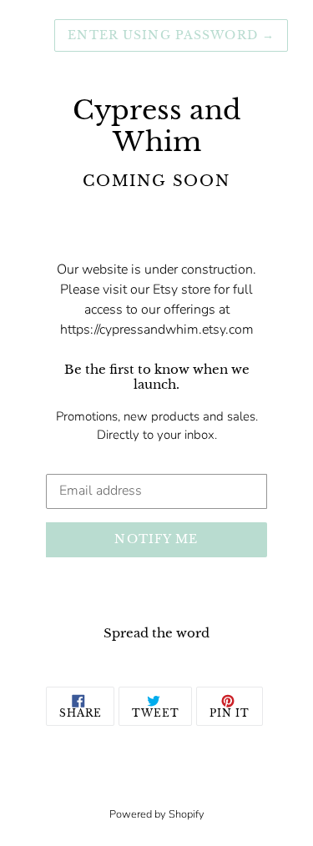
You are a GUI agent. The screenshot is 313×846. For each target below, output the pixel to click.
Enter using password (171, 35)
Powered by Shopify (156, 814)
